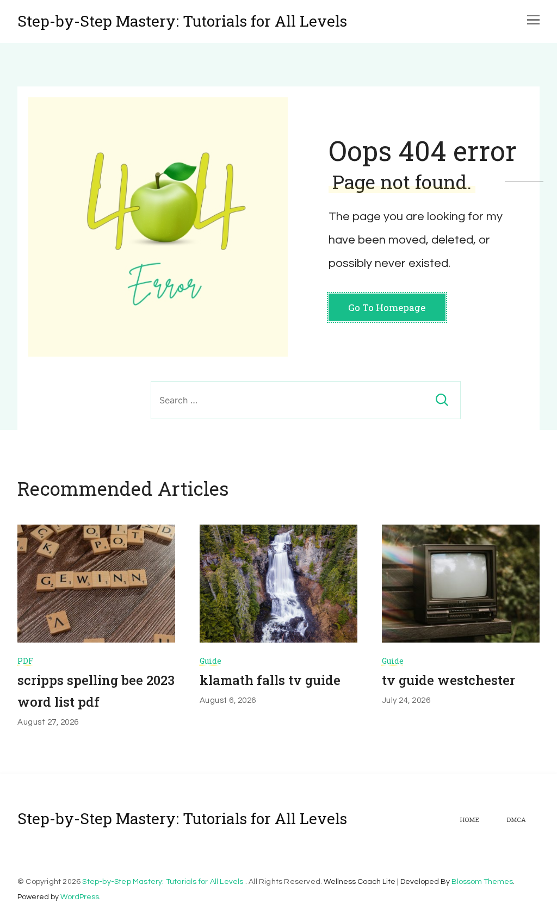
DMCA (516, 820)
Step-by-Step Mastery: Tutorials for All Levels (182, 21)
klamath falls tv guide (270, 680)
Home (469, 820)
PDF (25, 661)
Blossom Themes (482, 882)
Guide (210, 661)
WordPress (79, 897)
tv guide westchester (448, 680)
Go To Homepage (386, 307)
